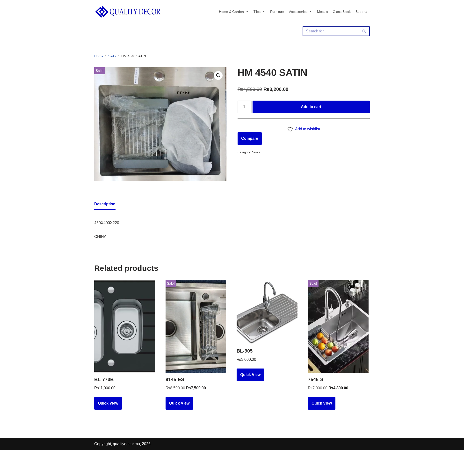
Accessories (298, 12)
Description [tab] (105, 204)
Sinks (112, 56)
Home (98, 56)
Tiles (257, 12)
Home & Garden (231, 12)
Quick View (108, 403)
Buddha (361, 12)
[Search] (364, 31)
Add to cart (311, 107)
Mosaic (322, 12)
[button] (218, 75)
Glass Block (342, 12)
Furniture (277, 12)
